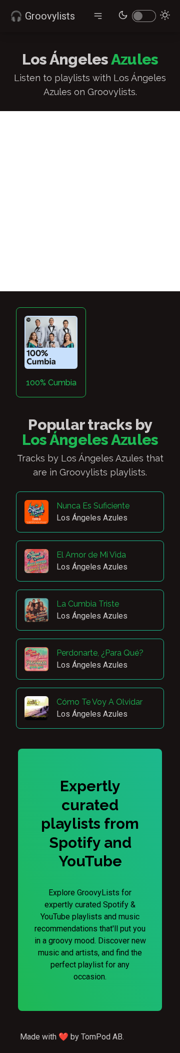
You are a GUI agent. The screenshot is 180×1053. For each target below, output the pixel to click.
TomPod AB (101, 1036)
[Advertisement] (90, 201)
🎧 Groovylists (42, 16)
